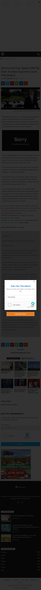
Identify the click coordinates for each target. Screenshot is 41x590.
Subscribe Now (20, 314)
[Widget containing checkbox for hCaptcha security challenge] (20, 305)
